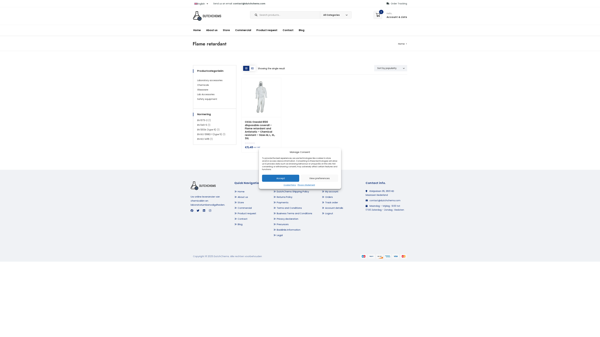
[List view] (252, 68)
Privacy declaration (287, 218)
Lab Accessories (206, 94)
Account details (334, 208)
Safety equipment (207, 99)
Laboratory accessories (209, 80)
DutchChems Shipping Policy (293, 191)
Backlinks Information (288, 229)
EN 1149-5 (202, 125)
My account (331, 191)
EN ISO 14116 (203, 139)
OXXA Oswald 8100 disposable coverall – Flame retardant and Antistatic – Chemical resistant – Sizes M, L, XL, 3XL (260, 130)
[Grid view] (246, 68)
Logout (329, 213)
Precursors (283, 224)
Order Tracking (398, 3)
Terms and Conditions (289, 208)
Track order (331, 202)
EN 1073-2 (202, 120)
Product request (266, 30)
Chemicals (203, 85)
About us (212, 30)
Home (197, 30)
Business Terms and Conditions (294, 213)
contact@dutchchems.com (249, 3)
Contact (288, 30)
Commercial (243, 30)
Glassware (202, 89)
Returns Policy (284, 197)
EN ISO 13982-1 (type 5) (209, 134)
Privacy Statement (306, 185)
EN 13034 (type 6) (206, 129)
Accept (280, 178)
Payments (282, 202)
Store (226, 30)
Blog (301, 30)
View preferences (319, 178)
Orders (329, 197)
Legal (280, 235)
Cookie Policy (290, 185)
